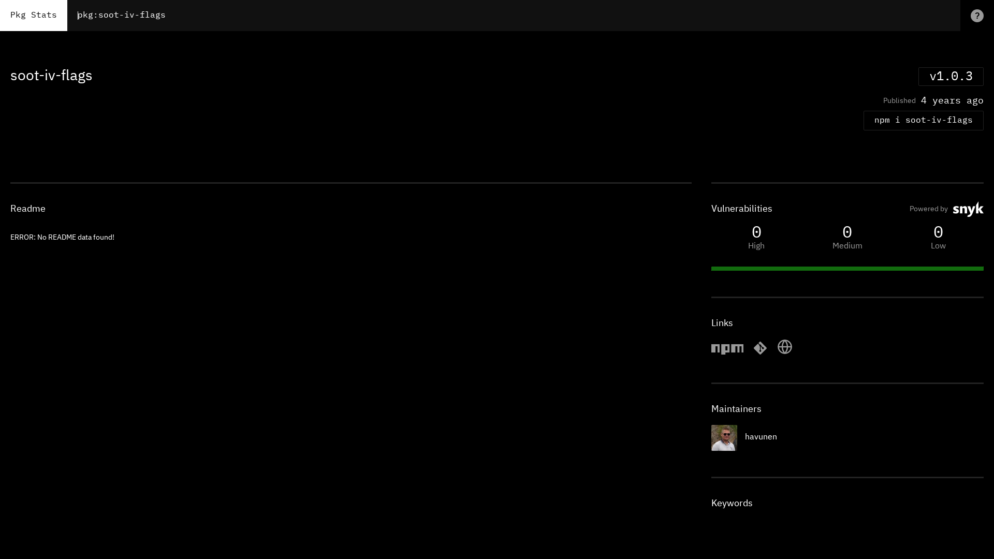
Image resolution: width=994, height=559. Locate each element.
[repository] (760, 353)
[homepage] (785, 353)
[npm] (727, 353)
